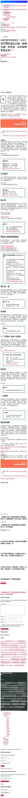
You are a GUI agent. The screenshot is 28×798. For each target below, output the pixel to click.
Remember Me (6, 763)
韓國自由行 (6, 662)
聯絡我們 (6, 20)
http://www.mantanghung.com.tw (14, 281)
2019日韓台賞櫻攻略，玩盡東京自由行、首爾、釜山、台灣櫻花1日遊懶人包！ (14, 554)
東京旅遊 (5, 654)
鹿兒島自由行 (19, 665)
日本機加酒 (10, 652)
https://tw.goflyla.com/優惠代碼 (18, 135)
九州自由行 (9, 641)
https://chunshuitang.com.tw (13, 231)
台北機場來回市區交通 (14, 115)
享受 (3, 57)
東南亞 (8, 728)
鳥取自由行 (12, 665)
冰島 (8, 729)
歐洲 (8, 723)
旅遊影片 (6, 36)
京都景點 (20, 641)
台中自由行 (11, 478)
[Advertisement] (14, 77)
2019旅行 (2, 641)
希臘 (8, 733)
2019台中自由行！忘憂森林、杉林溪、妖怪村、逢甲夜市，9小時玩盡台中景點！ (14, 568)
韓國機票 (23, 659)
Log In (2, 784)
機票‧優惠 (6, 742)
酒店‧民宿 (6, 740)
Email (2, 619)
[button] (12, 118)
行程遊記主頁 (7, 12)
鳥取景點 (7, 665)
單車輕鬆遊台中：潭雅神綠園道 (10, 579)
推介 (9, 57)
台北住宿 (4, 647)
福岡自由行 (20, 657)
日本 (25, 649)
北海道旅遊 (21, 643)
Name (2, 616)
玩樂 (12, 57)
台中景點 (6, 478)
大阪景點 (11, 650)
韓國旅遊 (15, 659)
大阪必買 (6, 649)
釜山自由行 (8, 659)
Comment (3, 604)
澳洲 (8, 725)
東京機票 (19, 654)
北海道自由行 (13, 645)
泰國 (8, 722)
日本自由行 (15, 652)
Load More (3, 582)
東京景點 (13, 654)
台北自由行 (15, 647)
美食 (14, 57)
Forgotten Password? (6, 768)
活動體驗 (6, 739)
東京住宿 (19, 652)
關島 (8, 736)
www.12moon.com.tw (11, 364)
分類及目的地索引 (11, 30)
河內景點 (6, 656)
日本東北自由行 (4, 652)
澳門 (8, 726)
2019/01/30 (4, 55)
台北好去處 (8, 647)
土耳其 (8, 731)
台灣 (6, 57)
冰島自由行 (14, 643)
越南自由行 (3, 659)
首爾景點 (15, 662)
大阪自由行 (19, 649)
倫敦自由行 (9, 643)
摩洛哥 (8, 734)
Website (3, 622)
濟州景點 (10, 656)
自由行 (24, 656)
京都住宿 (15, 641)
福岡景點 (14, 657)
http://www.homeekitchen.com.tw (11, 168)
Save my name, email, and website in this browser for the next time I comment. (12, 625)
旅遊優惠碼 (7, 13)
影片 (5, 737)
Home (2, 61)
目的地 (5, 715)
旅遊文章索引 (7, 24)
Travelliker (22, 114)
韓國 (8, 720)
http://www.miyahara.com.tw (10, 195)
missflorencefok (6, 54)
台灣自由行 (22, 647)
